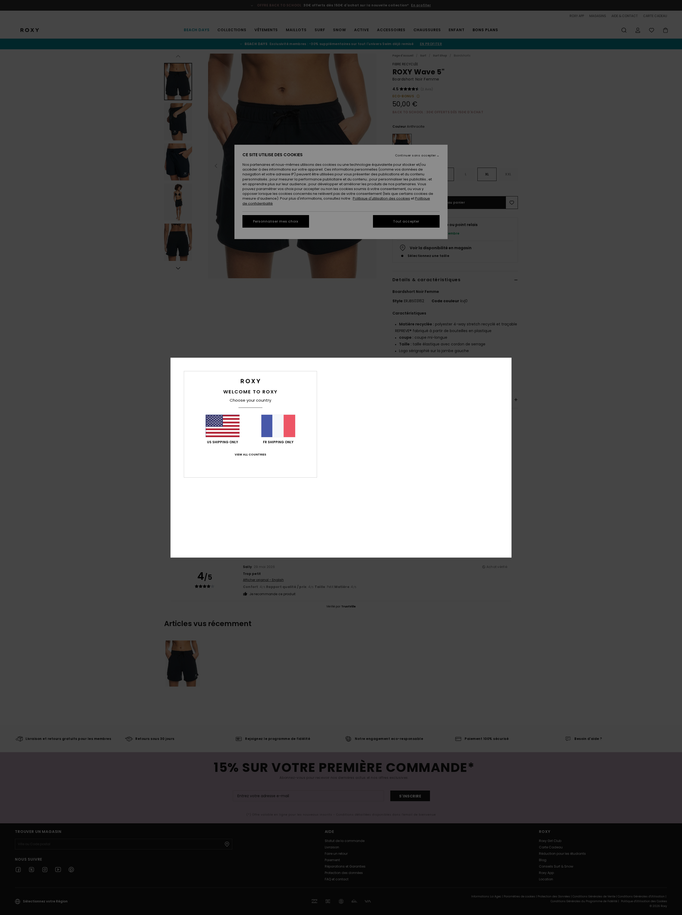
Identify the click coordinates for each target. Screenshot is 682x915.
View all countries (250, 454)
